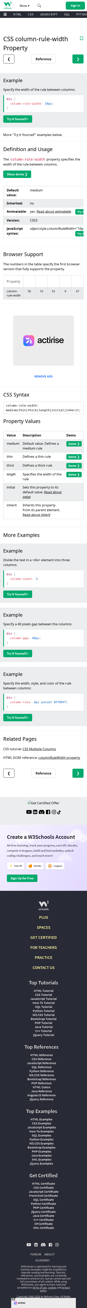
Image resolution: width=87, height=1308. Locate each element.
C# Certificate (43, 1224)
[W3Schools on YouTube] (29, 812)
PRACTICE (43, 957)
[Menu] (5, 14)
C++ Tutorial (43, 1031)
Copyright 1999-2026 (28, 1296)
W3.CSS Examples (41, 1143)
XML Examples (41, 1159)
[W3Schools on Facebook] (48, 812)
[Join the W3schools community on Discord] (41, 812)
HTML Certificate (43, 1183)
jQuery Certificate (43, 1212)
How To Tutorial (44, 1003)
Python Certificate (43, 1204)
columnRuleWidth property (59, 757)
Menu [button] (24, 6)
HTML (17, 14)
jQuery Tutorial (43, 1035)
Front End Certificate (43, 1196)
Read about (54, 211)
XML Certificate (43, 1228)
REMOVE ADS (43, 376)
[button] (39, 5)
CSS (31, 14)
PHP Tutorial (43, 1023)
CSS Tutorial (43, 995)
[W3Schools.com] (44, 907)
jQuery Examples (41, 1163)
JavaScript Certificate (43, 1191)
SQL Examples (41, 1135)
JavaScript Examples (41, 1127)
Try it (80, 212)
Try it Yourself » (18, 119)
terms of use (40, 1287)
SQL (67, 14)
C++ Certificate (44, 1220)
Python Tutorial (43, 1011)
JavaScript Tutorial (43, 999)
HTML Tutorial (43, 991)
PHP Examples (41, 1151)
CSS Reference (41, 1059)
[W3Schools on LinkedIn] (35, 812)
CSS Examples (41, 1123)
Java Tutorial (44, 1027)
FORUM (35, 1254)
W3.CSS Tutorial (44, 1015)
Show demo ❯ (17, 174)
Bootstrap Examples (41, 1147)
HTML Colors (41, 1087)
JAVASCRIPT (49, 14)
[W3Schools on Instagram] (53, 812)
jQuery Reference (41, 1099)
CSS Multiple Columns (39, 749)
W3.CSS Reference (41, 1075)
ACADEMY (42, 1260)
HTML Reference (41, 1055)
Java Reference (41, 1091)
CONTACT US (44, 967)
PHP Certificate (43, 1208)
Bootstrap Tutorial (43, 1019)
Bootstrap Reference (41, 1079)
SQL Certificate (43, 1200)
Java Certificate (43, 1216)
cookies (52, 1287)
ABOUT (49, 1254)
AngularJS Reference (41, 1095)
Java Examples (41, 1155)
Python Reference (41, 1071)
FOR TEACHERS (43, 947)
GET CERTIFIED (43, 937)
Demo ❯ (74, 444)
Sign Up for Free (22, 878)
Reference (43, 59)
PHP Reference (41, 1083)
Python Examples (41, 1139)
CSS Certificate (43, 1187)
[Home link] (7, 5)
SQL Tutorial (43, 1007)
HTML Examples (41, 1119)
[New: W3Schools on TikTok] (59, 812)
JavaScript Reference (41, 1063)
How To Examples (41, 1131)
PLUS (43, 917)
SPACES (43, 927)
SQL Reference (42, 1067)
